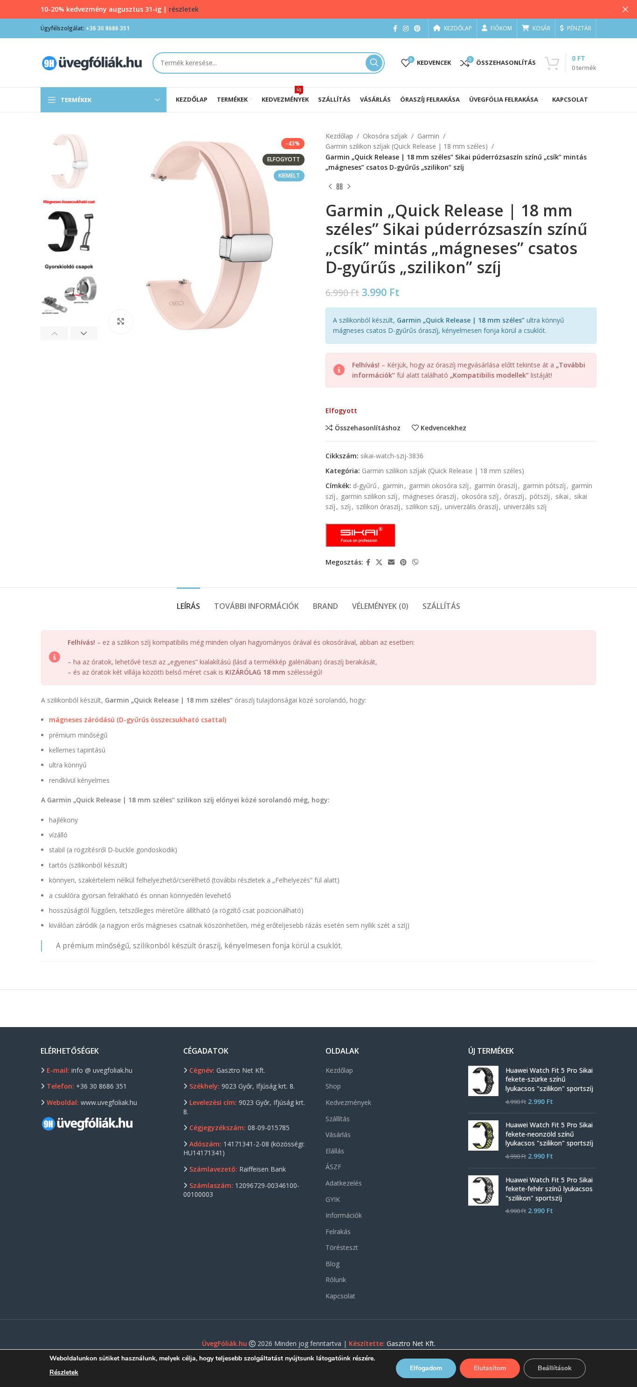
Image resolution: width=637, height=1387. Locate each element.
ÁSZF (333, 1166)
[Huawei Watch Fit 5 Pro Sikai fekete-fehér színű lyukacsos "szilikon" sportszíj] (483, 1195)
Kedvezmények (348, 1102)
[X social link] (379, 562)
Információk (343, 1215)
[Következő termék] (348, 187)
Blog (332, 1263)
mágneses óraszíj (429, 496)
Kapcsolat (340, 1295)
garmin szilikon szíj (369, 496)
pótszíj (540, 496)
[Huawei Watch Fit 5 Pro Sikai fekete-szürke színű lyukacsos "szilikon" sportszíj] (483, 1086)
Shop (333, 1086)
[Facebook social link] (395, 28)
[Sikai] (360, 535)
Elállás (334, 1150)
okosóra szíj (480, 496)
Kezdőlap (339, 135)
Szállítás (337, 1118)
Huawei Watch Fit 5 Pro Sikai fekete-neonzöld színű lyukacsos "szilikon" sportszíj (549, 1133)
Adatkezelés (343, 1183)
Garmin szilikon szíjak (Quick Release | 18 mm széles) (406, 146)
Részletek (63, 1372)
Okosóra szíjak (385, 135)
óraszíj (514, 496)
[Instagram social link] (405, 28)
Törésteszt (341, 1247)
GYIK (332, 1199)
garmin (392, 485)
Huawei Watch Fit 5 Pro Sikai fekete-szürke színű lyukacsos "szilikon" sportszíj (549, 1079)
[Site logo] (92, 61)
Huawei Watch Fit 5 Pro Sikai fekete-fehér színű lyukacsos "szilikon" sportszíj (549, 1188)
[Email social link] (391, 562)
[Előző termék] (330, 187)
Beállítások (555, 1368)
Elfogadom (426, 1368)
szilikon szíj (422, 506)
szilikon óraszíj (378, 506)
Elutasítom (490, 1368)
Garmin (428, 135)
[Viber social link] (415, 562)
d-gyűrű (365, 485)
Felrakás (338, 1231)
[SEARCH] (374, 63)
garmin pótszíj (544, 485)
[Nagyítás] (120, 321)
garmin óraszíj (495, 485)
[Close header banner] (625, 9)
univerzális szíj (525, 506)
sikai (561, 496)
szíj (346, 506)
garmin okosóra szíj (439, 485)
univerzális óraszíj (471, 506)
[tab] (188, 601)
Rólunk (335, 1279)
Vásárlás (338, 1134)
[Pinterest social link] (417, 28)
